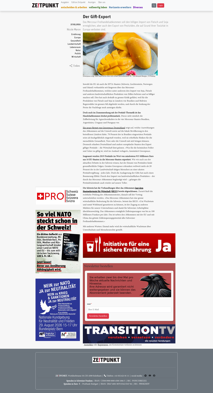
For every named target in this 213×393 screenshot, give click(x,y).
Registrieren (103, 345)
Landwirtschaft (74, 44)
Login (161, 5)
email (89, 304)
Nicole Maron (74, 29)
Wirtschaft (76, 57)
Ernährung (76, 34)
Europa (77, 38)
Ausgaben (65, 2)
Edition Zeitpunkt (78, 2)
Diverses (138, 7)
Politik (78, 54)
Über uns (101, 2)
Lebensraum (75, 47)
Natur (78, 50)
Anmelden (88, 345)
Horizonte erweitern (120, 7)
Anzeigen (92, 2)
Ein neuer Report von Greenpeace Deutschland (104, 128)
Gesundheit (76, 41)
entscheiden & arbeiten (74, 7)
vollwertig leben (98, 7)
